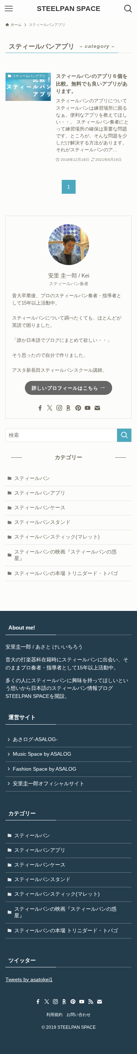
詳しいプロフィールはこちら (66, 388)
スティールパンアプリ (39, 493)
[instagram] (59, 408)
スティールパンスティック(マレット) (57, 537)
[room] (68, 408)
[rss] (90, 1001)
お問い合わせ (78, 1014)
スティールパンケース (39, 507)
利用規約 (54, 1014)
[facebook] (40, 408)
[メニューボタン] (9, 9)
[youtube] (87, 408)
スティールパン (32, 478)
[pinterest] (78, 408)
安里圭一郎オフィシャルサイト (48, 783)
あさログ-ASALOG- (35, 739)
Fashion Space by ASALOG (44, 769)
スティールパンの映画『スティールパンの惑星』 (65, 555)
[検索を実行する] (124, 435)
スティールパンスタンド (42, 522)
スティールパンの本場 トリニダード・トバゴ (66, 573)
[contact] (97, 408)
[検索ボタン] (128, 9)
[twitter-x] (49, 408)
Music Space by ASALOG (42, 754)
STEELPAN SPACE (68, 8)
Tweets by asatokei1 (29, 979)
